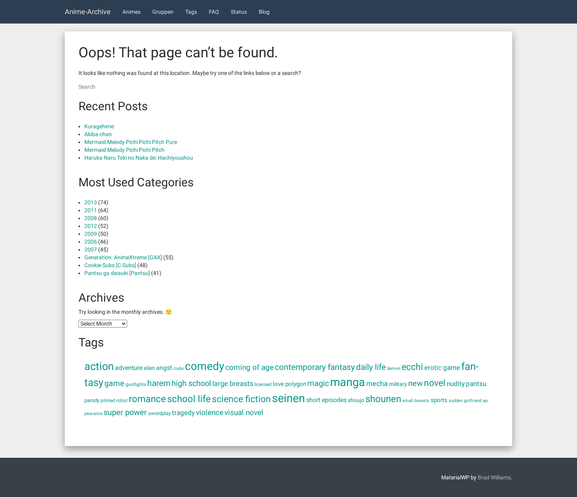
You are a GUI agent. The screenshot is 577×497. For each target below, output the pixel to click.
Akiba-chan (98, 134)
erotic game (442, 367)
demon (393, 368)
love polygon (289, 384)
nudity (456, 384)
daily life (371, 367)
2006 (90, 241)
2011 (90, 210)
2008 (90, 218)
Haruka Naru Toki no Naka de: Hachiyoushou (138, 158)
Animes (131, 12)
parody (91, 400)
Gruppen (162, 12)
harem (158, 383)
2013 (90, 202)
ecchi (412, 367)
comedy (204, 366)
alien (149, 368)
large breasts (232, 384)
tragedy (183, 413)
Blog (264, 12)
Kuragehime (99, 126)
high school (191, 383)
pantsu (476, 384)
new (415, 383)
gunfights (136, 384)
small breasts (415, 400)
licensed (263, 384)
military (398, 384)
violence (209, 412)
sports (439, 400)
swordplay (159, 413)
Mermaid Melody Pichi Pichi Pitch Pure (130, 142)
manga (347, 382)
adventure (128, 367)
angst (164, 367)
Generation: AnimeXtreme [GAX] (123, 257)
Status (239, 12)
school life (189, 398)
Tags (191, 12)
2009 (90, 234)
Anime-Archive (88, 11)
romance (147, 398)
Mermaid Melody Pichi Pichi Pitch (124, 150)
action (99, 366)
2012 (90, 226)
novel (435, 383)
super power (125, 412)
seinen (288, 398)
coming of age (249, 367)
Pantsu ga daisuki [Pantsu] (117, 273)
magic (318, 383)
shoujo (356, 400)
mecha (377, 384)
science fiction (241, 398)
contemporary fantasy (315, 367)
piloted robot (114, 400)
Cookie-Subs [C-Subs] (110, 265)
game (114, 383)
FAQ (214, 12)
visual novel (244, 412)
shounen (383, 398)
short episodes (326, 400)
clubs (178, 368)
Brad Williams (494, 477)
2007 (90, 249)
